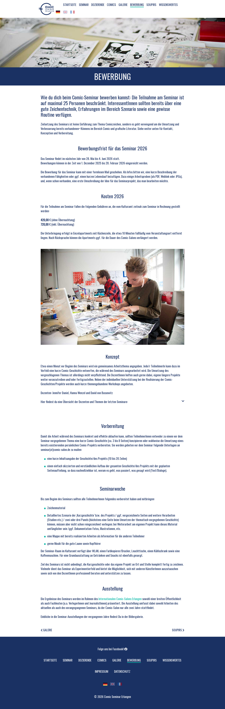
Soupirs (177, 630)
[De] (58, 12)
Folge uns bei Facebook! (111, 649)
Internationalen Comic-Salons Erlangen (120, 599)
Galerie (47, 630)
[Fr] (72, 12)
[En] (65, 12)
